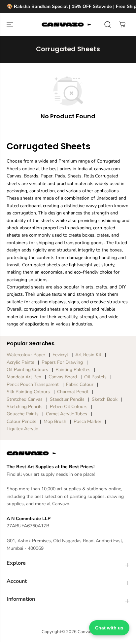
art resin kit (88, 355)
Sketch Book (105, 399)
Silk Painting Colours (28, 392)
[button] (11, 24)
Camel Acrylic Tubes (66, 414)
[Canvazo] (66, 24)
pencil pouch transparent (33, 384)
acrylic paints (20, 362)
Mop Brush (55, 421)
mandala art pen (24, 377)
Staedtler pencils (67, 399)
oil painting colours (27, 369)
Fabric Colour (79, 384)
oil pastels (95, 377)
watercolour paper (26, 355)
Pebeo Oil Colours (68, 406)
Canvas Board (63, 377)
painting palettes (72, 369)
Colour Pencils (21, 421)
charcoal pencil (72, 392)
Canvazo (86, 632)
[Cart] (122, 24)
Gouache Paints (23, 414)
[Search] (107, 24)
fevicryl (60, 355)
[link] (68, 453)
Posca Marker (87, 421)
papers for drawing (62, 362)
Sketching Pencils (25, 406)
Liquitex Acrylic (22, 429)
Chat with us (109, 627)
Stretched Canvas (25, 399)
